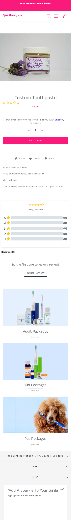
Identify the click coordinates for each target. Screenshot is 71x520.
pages (35, 466)
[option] (35, 4)
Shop (36, 477)
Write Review (35, 273)
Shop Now (35, 337)
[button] (11, 103)
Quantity (35, 123)
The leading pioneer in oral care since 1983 (35, 456)
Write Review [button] (35, 209)
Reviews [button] (8, 252)
